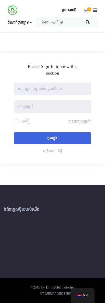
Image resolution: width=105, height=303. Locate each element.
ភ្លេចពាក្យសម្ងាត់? (79, 121)
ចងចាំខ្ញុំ (24, 121)
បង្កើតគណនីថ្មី (52, 151)
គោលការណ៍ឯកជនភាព (55, 293)
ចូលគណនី (69, 10)
